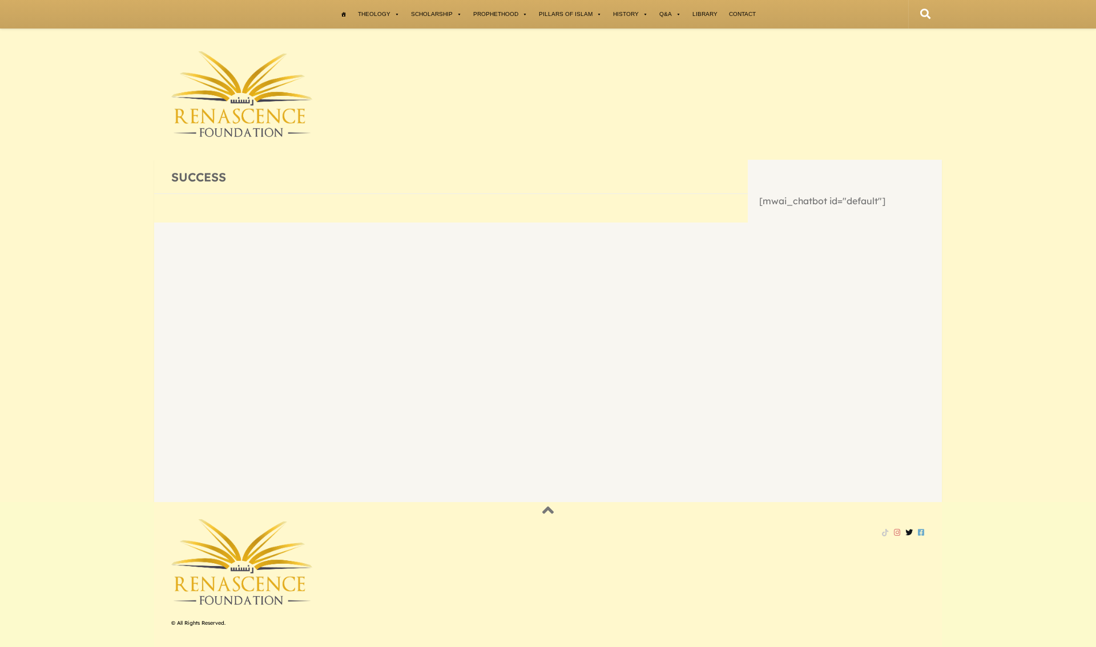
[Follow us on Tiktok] (885, 532)
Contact (742, 14)
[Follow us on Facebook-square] (921, 532)
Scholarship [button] (432, 14)
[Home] (343, 14)
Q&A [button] (665, 14)
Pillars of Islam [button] (566, 14)
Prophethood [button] (495, 14)
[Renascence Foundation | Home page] (241, 94)
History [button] (626, 14)
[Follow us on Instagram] (897, 532)
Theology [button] (374, 14)
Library (705, 14)
